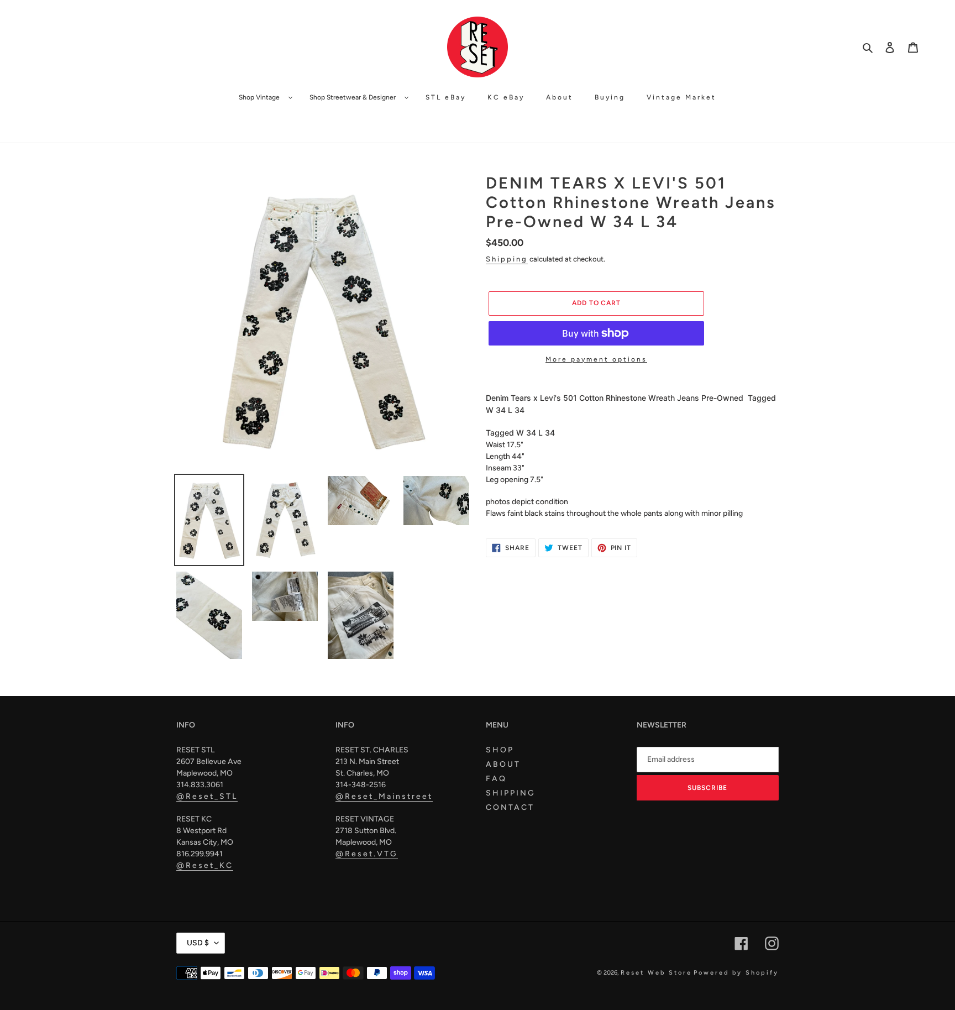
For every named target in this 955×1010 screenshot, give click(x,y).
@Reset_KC (204, 865)
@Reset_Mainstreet (384, 796)
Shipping (507, 259)
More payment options (596, 359)
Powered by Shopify (736, 972)
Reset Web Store (656, 972)
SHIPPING (511, 793)
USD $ (198, 943)
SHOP (500, 750)
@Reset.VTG (366, 854)
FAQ (496, 778)
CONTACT (510, 807)
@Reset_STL (207, 796)
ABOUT (503, 764)
